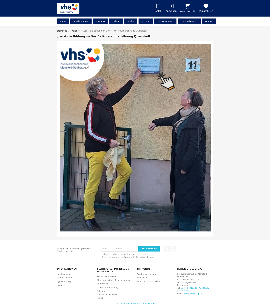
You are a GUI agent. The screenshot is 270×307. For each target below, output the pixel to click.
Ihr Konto (143, 268)
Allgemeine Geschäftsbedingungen (113, 280)
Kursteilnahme (64, 274)
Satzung (101, 291)
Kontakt (158, 8)
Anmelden (142, 277)
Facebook (167, 249)
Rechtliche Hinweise (106, 276)
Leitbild (100, 298)
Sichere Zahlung (64, 277)
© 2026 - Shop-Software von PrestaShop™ (135, 303)
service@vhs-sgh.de (193, 293)
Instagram (173, 249)
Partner (208, 21)
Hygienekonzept (64, 281)
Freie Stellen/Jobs (189, 21)
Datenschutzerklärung (107, 287)
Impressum (102, 283)
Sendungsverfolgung (147, 274)
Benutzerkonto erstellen (148, 281)
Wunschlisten (206, 8)
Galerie (116, 21)
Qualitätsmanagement (107, 294)
